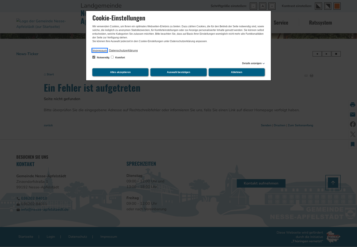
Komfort (120, 57)
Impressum (99, 50)
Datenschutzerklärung (123, 50)
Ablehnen (236, 72)
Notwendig (103, 57)
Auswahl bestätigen (178, 72)
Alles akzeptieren (120, 72)
